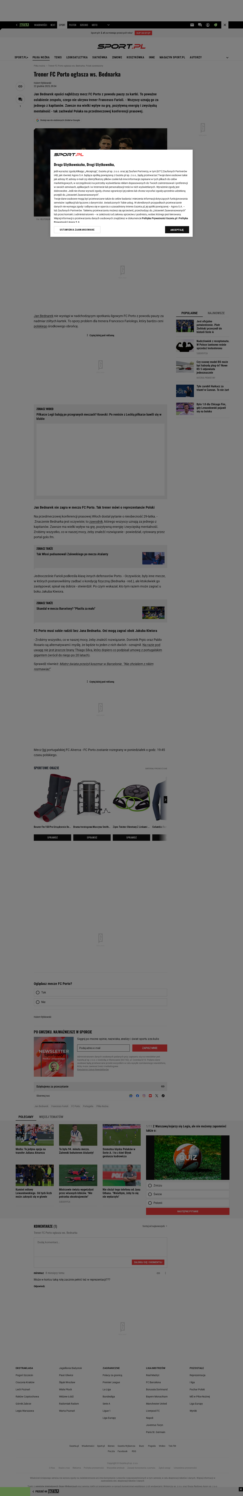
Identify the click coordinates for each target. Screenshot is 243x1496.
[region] (121, 193)
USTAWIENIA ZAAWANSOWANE (77, 229)
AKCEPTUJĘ (177, 229)
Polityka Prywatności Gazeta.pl (159, 218)
